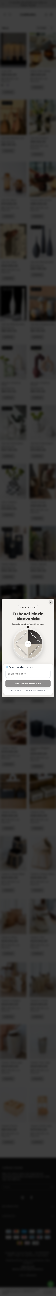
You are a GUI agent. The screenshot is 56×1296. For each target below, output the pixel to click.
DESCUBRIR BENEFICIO (28, 683)
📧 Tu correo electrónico (19, 667)
